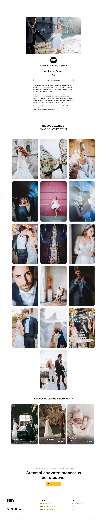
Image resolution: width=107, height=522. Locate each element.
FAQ (73, 509)
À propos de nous (77, 503)
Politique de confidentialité (94, 518)
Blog (73, 506)
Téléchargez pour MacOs (47, 509)
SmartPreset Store (45, 503)
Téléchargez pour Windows (47, 506)
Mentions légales (82, 518)
